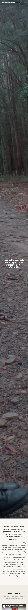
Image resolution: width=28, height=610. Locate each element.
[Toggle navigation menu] (24, 2)
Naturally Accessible (8, 2)
